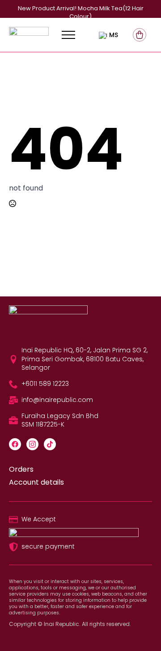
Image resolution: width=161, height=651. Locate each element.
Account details (36, 482)
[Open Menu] (68, 35)
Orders (21, 469)
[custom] (15, 444)
